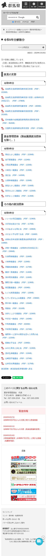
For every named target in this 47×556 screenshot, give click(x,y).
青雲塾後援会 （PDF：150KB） (18, 287)
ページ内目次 (23, 47)
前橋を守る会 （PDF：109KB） (18, 343)
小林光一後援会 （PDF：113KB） (19, 170)
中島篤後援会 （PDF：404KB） (18, 324)
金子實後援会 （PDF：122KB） (18, 160)
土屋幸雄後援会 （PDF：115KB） (19, 180)
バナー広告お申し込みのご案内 (14, 523)
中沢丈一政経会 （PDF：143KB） (19, 319)
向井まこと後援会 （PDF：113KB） (20, 196)
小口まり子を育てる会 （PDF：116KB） (22, 234)
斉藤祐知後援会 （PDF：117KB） (19, 267)
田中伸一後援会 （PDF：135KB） (19, 303)
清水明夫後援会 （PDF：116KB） (19, 277)
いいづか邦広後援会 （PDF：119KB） (21, 219)
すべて (17, 22)
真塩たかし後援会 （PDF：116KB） (20, 185)
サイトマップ (7, 512)
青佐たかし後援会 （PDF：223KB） (20, 154)
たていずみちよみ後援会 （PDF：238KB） (22, 298)
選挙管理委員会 (11, 32)
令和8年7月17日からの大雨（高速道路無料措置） (22, 429)
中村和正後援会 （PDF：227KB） (19, 329)
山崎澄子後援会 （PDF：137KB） (19, 358)
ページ (25, 22)
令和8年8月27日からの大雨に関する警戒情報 (20, 420)
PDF (33, 22)
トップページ (10, 30)
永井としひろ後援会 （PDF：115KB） (21, 313)
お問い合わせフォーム (13, 402)
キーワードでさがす (11, 13)
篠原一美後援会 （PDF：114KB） (19, 272)
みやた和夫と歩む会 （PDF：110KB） (21, 348)
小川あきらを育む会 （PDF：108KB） (21, 229)
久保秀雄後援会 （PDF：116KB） (19, 256)
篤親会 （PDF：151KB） (15, 308)
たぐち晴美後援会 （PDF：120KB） (20, 293)
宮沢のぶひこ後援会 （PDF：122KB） (21, 191)
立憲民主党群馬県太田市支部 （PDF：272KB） (24, 128)
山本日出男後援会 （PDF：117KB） (20, 363)
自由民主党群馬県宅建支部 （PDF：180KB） (23, 106)
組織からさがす (22, 30)
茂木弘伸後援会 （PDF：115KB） (19, 353)
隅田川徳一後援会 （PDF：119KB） (20, 282)
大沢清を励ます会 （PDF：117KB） (20, 224)
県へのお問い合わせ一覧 (11, 519)
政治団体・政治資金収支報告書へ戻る (16, 369)
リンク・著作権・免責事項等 (13, 516)
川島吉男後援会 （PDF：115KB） (19, 165)
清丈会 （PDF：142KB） (15, 175)
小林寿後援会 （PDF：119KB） (18, 262)
